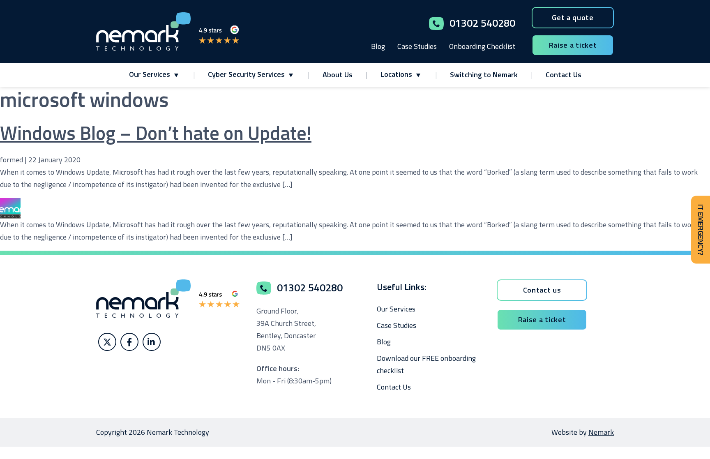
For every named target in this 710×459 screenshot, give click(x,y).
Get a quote (573, 17)
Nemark (601, 432)
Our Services (149, 74)
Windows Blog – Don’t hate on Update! (155, 132)
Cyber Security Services (246, 74)
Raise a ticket (573, 45)
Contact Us (563, 74)
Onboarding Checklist (482, 46)
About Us (338, 74)
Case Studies (417, 46)
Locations (396, 74)
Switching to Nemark (484, 74)
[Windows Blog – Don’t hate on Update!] (10, 204)
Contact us (542, 289)
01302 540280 (482, 23)
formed (11, 159)
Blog (378, 46)
